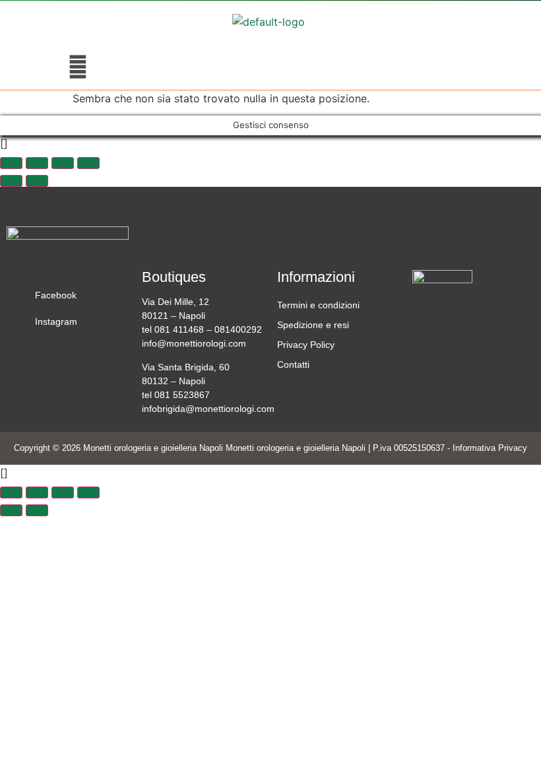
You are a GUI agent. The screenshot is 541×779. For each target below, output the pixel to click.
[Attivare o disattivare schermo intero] (37, 163)
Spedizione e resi (313, 325)
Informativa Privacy (490, 448)
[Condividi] (62, 163)
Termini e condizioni (318, 305)
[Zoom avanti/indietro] (11, 163)
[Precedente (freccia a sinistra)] (11, 181)
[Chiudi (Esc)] (88, 163)
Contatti (293, 364)
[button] (77, 66)
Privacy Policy (305, 344)
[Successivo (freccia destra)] (37, 181)
